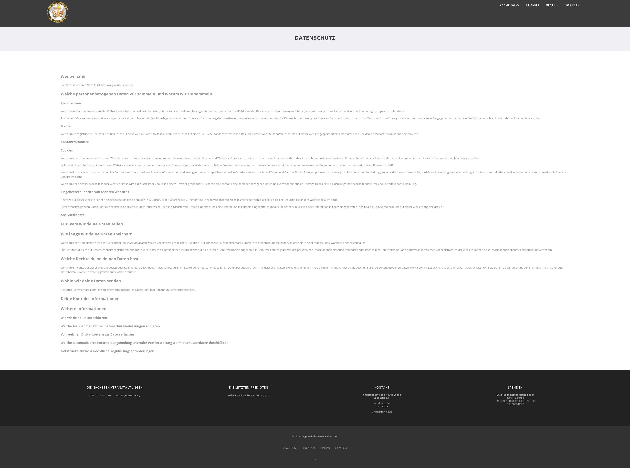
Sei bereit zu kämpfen (239, 395)
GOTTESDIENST (98, 395)
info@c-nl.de (385, 411)
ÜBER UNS (571, 5)
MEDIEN (551, 5)
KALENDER (532, 5)
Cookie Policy (509, 5)
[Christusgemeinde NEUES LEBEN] (57, 23)
